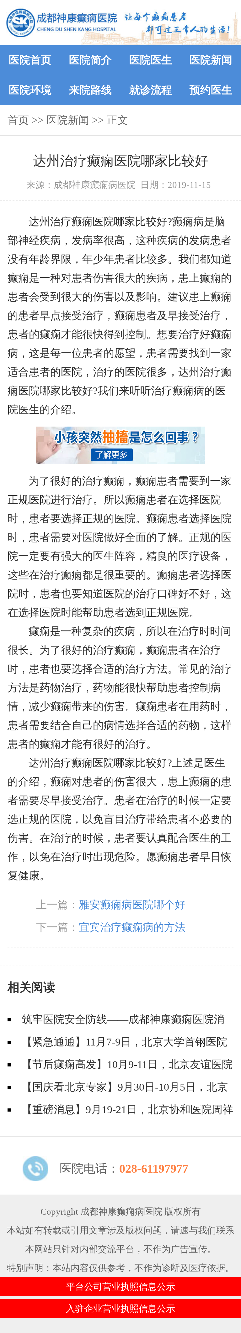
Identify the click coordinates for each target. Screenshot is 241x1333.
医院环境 (30, 90)
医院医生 (150, 60)
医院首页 (30, 60)
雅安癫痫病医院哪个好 (132, 904)
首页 (18, 120)
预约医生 (211, 90)
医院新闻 (211, 60)
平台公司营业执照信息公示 (120, 1287)
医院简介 (90, 60)
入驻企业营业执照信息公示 (120, 1309)
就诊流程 (150, 90)
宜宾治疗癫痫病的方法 (132, 927)
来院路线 (90, 90)
